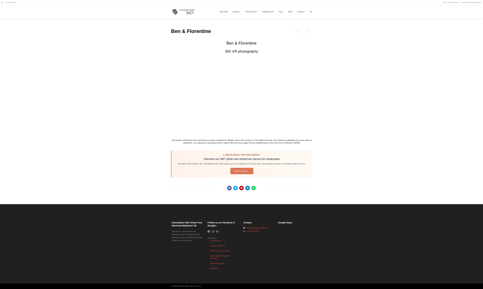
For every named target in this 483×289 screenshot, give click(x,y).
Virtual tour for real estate (220, 251)
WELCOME (224, 12)
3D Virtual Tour (216, 241)
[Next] (307, 31)
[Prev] (294, 31)
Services (236, 12)
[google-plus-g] (217, 231)
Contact (301, 12)
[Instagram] (213, 231)
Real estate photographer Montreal (220, 257)
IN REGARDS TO (268, 12)
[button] (229, 188)
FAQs (281, 12)
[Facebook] (209, 231)
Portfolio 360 (251, 12)
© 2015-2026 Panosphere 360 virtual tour (186, 286)
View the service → (242, 171)
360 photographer (217, 263)
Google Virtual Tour (217, 246)
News (290, 12)
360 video (214, 268)
